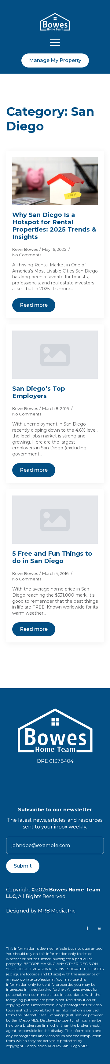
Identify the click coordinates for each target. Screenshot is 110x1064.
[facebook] (87, 928)
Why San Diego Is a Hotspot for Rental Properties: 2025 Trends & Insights (54, 225)
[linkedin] (99, 928)
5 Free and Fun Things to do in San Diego (52, 557)
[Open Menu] (55, 42)
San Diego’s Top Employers (38, 392)
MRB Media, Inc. (57, 911)
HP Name (13, 811)
